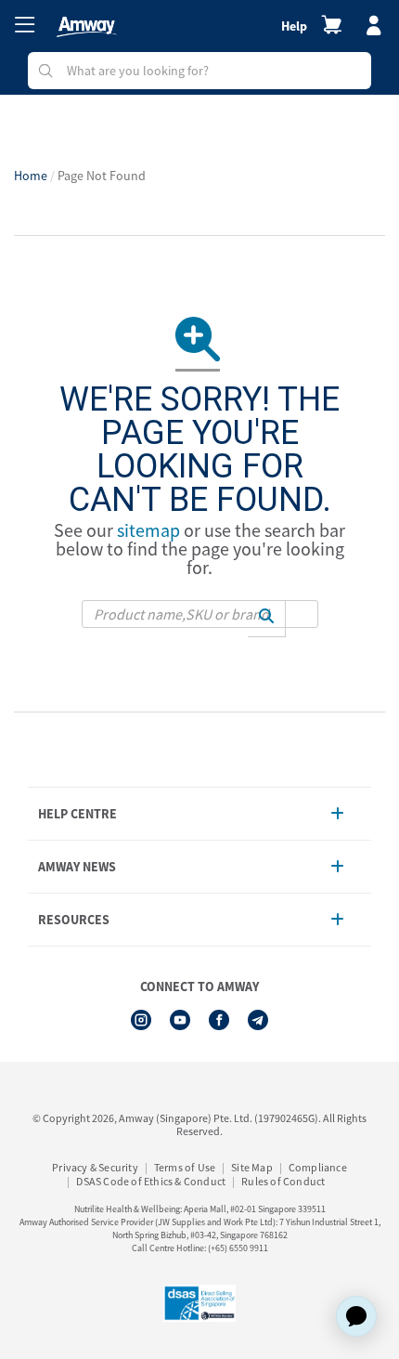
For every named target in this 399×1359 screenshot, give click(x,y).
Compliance (318, 1167)
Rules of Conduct (283, 1181)
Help (294, 26)
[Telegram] (258, 1020)
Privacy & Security (95, 1167)
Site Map (252, 1167)
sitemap (148, 530)
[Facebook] (219, 1020)
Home (30, 175)
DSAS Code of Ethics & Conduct (150, 1181)
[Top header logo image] (87, 27)
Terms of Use (184, 1167)
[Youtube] (180, 1020)
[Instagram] (141, 1020)
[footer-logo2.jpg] (199, 1303)
